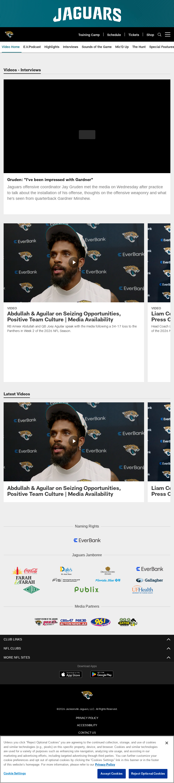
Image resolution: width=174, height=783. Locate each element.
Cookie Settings (15, 773)
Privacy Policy (87, 716)
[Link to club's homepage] (9, 32)
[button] (87, 134)
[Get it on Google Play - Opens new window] (101, 675)
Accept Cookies (112, 774)
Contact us (87, 731)
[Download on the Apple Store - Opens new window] (70, 674)
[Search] (159, 34)
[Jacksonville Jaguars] (87, 694)
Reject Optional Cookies (148, 774)
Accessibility (87, 723)
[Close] (167, 743)
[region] (87, 759)
